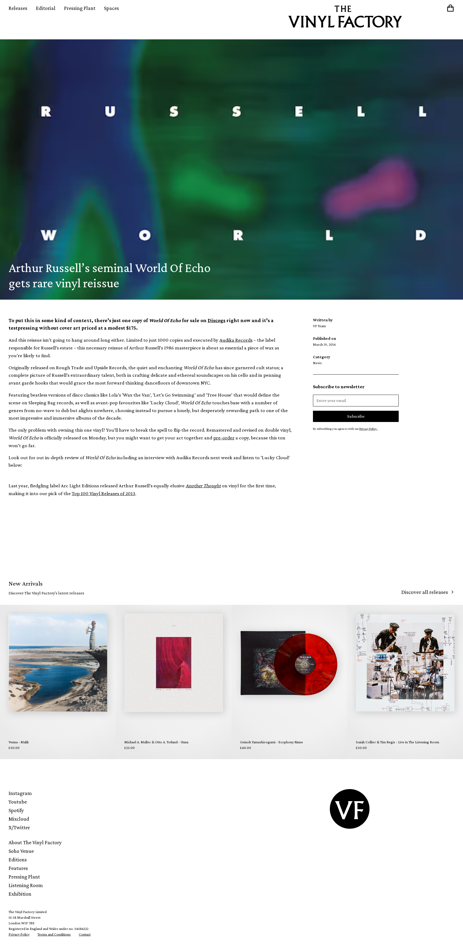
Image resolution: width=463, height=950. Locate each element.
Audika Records (235, 340)
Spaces (111, 8)
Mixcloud (19, 819)
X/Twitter (19, 827)
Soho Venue (21, 851)
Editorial (45, 8)
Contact (85, 934)
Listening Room (26, 885)
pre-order (223, 437)
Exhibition (20, 894)
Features (18, 868)
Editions (18, 859)
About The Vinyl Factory (35, 842)
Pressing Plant (79, 8)
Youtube (18, 802)
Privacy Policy (19, 934)
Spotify (16, 810)
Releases (18, 8)
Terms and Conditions (54, 934)
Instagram (20, 793)
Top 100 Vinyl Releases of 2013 (103, 493)
